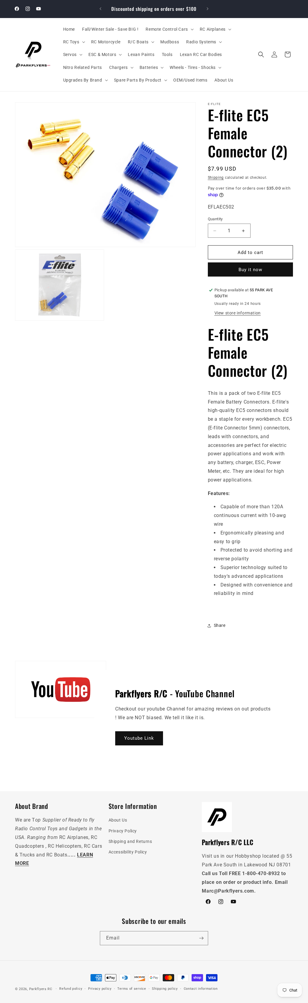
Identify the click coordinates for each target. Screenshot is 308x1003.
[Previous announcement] (100, 8)
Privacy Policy (123, 830)
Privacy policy (100, 989)
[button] (169, 29)
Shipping (216, 177)
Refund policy (70, 989)
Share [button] (220, 625)
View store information (237, 313)
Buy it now (250, 269)
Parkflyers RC (41, 989)
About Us (118, 820)
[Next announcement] (207, 8)
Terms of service (131, 989)
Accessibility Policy (128, 852)
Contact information (201, 989)
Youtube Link (139, 738)
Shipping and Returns (130, 841)
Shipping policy (165, 989)
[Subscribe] (201, 938)
